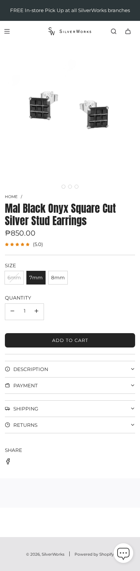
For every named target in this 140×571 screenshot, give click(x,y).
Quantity (18, 298)
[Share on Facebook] (8, 462)
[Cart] (128, 31)
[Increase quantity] (36, 312)
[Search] (113, 31)
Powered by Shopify (94, 554)
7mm (36, 277)
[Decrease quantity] (12, 312)
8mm (58, 277)
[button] (63, 187)
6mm (14, 277)
